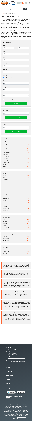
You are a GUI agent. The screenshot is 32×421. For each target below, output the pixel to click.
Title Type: (5, 87)
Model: (4, 57)
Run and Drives (16, 150)
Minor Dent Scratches (16, 191)
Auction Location (8, 77)
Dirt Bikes (16, 221)
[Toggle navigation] (29, 3)
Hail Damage (16, 156)
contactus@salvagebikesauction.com (16, 358)
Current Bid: (5, 63)
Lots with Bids (16, 162)
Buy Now (16, 143)
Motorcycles (16, 223)
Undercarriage (16, 208)
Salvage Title (16, 240)
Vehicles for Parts (16, 147)
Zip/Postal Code (8, 80)
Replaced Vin (16, 198)
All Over (16, 175)
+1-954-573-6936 (13, 349)
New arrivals (16, 164)
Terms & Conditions (21, 417)
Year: (4, 45)
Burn (16, 177)
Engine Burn (16, 179)
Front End (16, 185)
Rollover (16, 200)
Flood (16, 181)
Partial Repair (16, 194)
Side (16, 204)
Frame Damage (16, 183)
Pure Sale (16, 166)
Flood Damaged (16, 152)
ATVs (16, 219)
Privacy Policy (16, 418)
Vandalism (16, 158)
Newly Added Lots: (7, 93)
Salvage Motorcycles (16, 141)
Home (2, 13)
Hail (16, 187)
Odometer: (5, 69)
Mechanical (16, 189)
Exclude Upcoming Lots (9, 99)
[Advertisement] (16, 334)
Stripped (16, 206)
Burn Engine (16, 154)
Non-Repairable (16, 238)
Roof (16, 202)
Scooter (16, 225)
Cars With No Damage (16, 145)
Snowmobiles (16, 227)
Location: (5, 75)
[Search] (25, 9)
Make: (4, 51)
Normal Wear (16, 192)
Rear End (16, 196)
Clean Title (16, 148)
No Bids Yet (16, 160)
